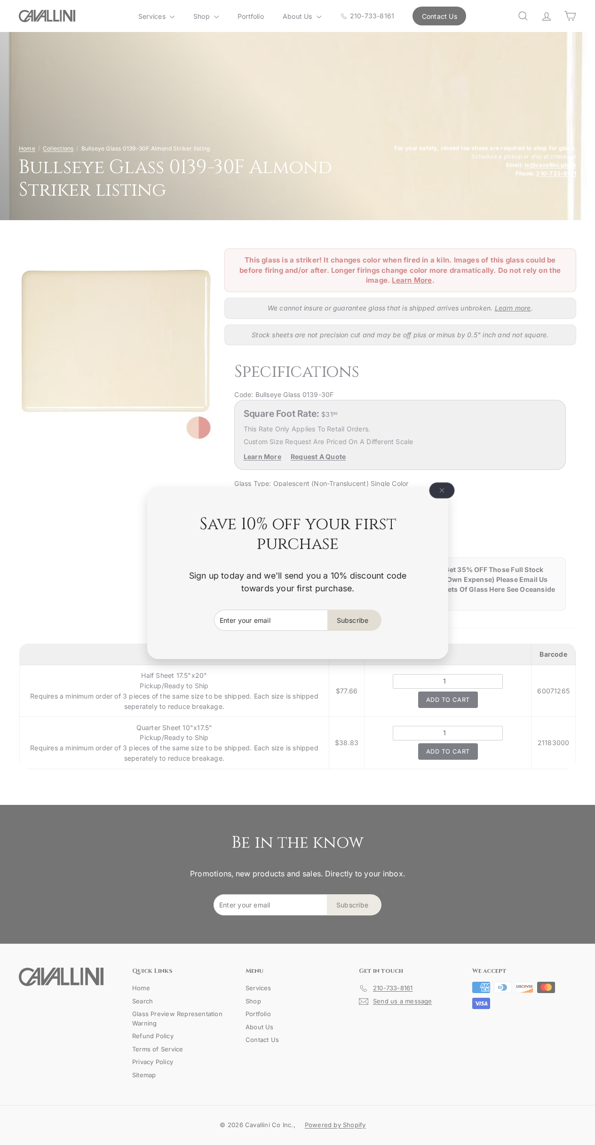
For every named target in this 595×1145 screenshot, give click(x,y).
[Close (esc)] (441, 490)
